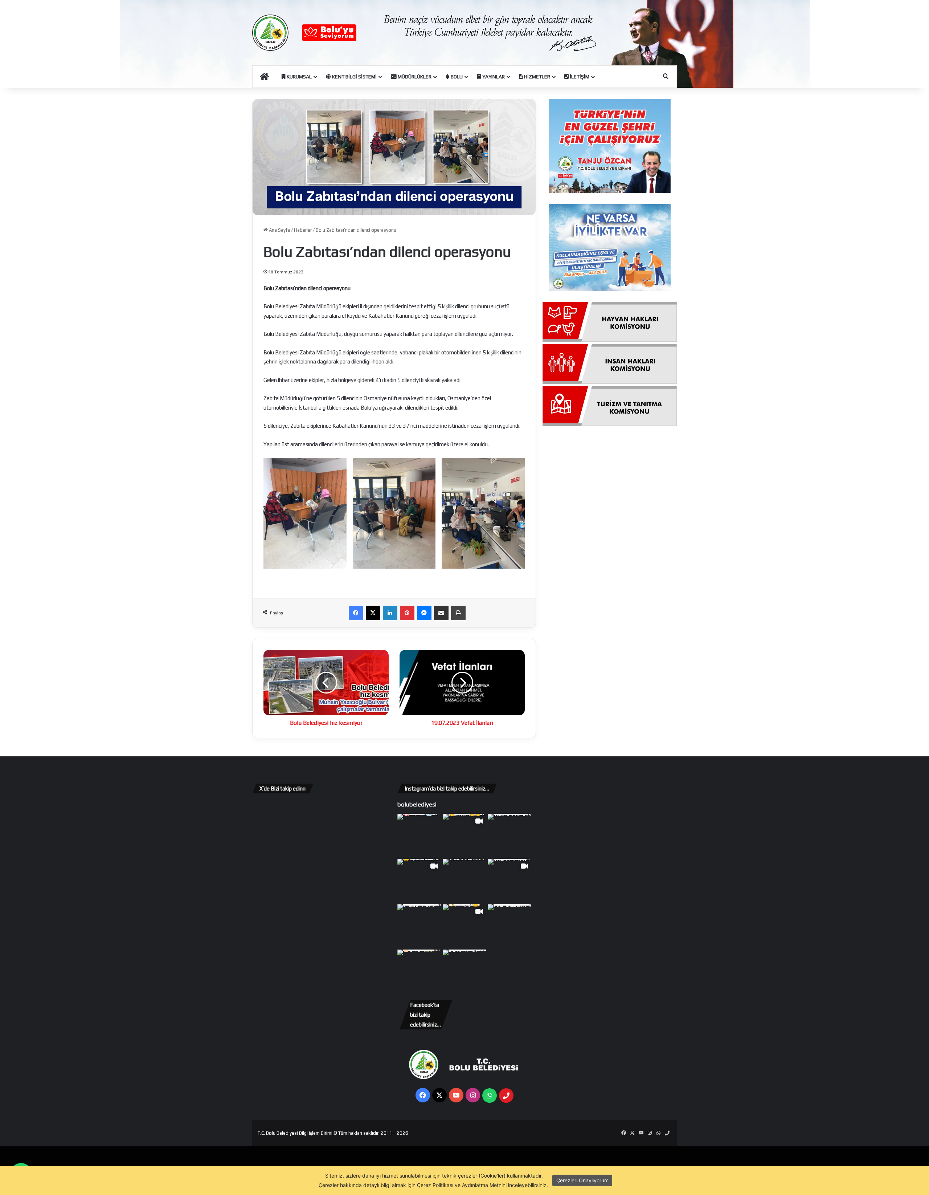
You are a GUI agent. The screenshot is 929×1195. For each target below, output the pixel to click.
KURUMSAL (299, 77)
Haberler (303, 230)
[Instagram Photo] (419, 836)
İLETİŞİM (579, 77)
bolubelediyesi (417, 804)
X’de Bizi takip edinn (282, 788)
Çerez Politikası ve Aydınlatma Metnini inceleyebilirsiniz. (482, 1185)
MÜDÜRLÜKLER (414, 77)
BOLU (456, 77)
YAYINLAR (493, 77)
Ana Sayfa (279, 230)
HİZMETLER (536, 77)
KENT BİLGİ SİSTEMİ (354, 77)
